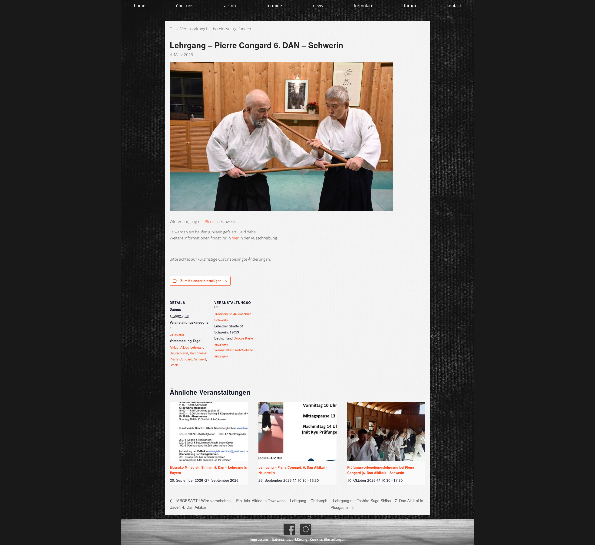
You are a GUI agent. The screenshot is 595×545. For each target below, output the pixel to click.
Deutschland (179, 353)
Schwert (200, 359)
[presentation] (209, 431)
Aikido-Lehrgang (192, 347)
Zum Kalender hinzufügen (200, 280)
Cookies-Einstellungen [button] (328, 539)
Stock (174, 365)
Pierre (210, 221)
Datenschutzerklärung (289, 539)
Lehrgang (177, 334)
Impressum (259, 539)
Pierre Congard (181, 359)
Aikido (174, 347)
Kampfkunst (198, 353)
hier (235, 238)
